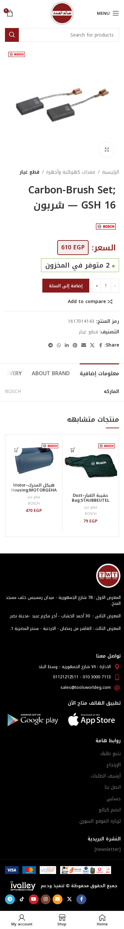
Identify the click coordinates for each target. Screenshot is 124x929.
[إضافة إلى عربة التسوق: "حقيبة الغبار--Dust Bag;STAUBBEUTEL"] (73, 450)
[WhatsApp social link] (59, 345)
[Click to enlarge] (106, 149)
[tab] (99, 372)
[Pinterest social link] (75, 345)
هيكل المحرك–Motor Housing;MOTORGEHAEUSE (34, 490)
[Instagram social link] (46, 899)
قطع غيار (29, 172)
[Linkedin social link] (67, 345)
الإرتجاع (113, 764)
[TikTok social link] (22, 899)
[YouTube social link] (34, 899)
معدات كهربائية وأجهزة (70, 172)
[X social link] (92, 345)
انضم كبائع (110, 809)
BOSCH (13, 391)
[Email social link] (83, 345)
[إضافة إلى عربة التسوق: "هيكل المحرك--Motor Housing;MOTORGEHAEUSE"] (16, 450)
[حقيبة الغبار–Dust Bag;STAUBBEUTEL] (90, 466)
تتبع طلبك (110, 753)
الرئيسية (110, 172)
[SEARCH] (12, 35)
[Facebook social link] (100, 345)
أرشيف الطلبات (106, 776)
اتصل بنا (112, 787)
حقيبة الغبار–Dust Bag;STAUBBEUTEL (90, 498)
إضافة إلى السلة (66, 286)
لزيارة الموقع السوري (100, 821)
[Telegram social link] (50, 345)
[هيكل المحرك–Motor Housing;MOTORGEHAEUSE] (33, 461)
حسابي (113, 798)
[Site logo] (62, 13)
